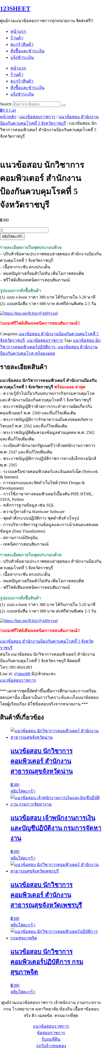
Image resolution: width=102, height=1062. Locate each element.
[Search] (64, 105)
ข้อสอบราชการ (51, 1033)
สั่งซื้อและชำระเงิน (27, 51)
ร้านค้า (16, 38)
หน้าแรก (18, 31)
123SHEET (15, 8)
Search (5, 104)
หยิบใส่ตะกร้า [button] (22, 791)
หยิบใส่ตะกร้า (12, 236)
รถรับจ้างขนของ (51, 1046)
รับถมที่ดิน (51, 1039)
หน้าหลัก (8, 117)
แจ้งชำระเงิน (22, 57)
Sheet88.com (10, 1055)
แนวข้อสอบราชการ (37, 117)
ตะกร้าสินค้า (21, 44)
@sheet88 (22, 674)
